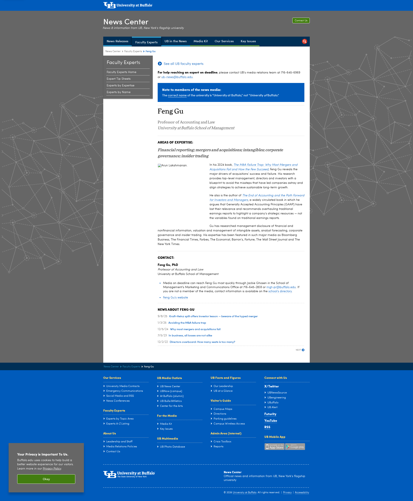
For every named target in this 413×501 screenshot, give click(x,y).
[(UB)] (206, 6)
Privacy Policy (52, 468)
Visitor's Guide (221, 400)
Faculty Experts (133, 51)
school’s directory (280, 291)
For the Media (167, 415)
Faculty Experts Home (121, 72)
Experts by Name (119, 92)
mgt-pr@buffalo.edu (281, 287)
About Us (109, 433)
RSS (267, 427)
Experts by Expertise (120, 85)
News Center (125, 21)
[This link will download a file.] (181, 194)
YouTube (270, 420)
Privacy (287, 492)
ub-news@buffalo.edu (177, 77)
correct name (177, 95)
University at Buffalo (244, 492)
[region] (46, 467)
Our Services (112, 377)
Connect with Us (275, 377)
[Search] (304, 41)
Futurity (270, 413)
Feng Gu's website (175, 297)
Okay (46, 479)
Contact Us (301, 20)
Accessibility (302, 492)
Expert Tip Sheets (119, 78)
